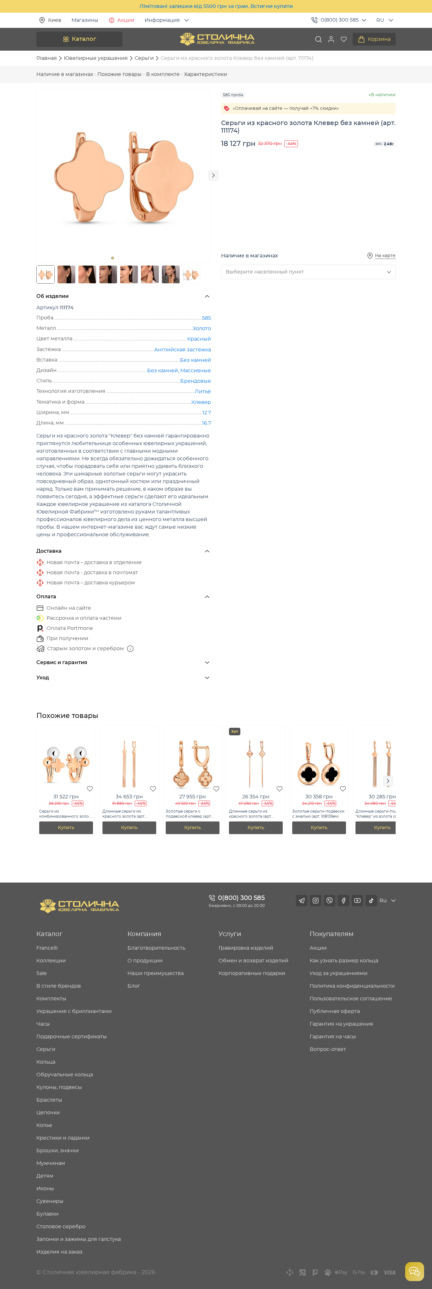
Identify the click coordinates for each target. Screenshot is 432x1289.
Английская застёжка (182, 349)
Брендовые (195, 381)
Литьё (203, 391)
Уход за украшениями (338, 973)
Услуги (230, 934)
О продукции (145, 960)
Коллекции (51, 960)
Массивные (195, 370)
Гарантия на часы (333, 1036)
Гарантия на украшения (341, 1024)
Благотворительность (156, 948)
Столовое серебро (60, 1226)
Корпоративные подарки (252, 973)
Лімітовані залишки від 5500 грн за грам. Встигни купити (216, 6)
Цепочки (48, 1112)
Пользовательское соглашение (351, 998)
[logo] (217, 39)
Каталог (84, 39)
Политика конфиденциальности (352, 986)
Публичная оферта (335, 1011)
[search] (318, 39)
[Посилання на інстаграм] (315, 900)
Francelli (47, 948)
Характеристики (205, 74)
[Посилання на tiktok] (371, 900)
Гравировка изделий (246, 948)
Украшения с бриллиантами (74, 1011)
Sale (41, 973)
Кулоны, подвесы (59, 1087)
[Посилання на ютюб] (357, 900)
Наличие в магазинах (64, 74)
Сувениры (50, 1201)
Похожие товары (119, 74)
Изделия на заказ (59, 1251)
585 (206, 318)
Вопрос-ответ (328, 1049)
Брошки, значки (57, 1150)
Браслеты (49, 1100)
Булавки (47, 1214)
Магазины (84, 20)
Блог (133, 986)
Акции (125, 20)
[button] (331, 39)
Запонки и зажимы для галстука (78, 1239)
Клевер (201, 402)
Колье (44, 1125)
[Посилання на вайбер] (329, 900)
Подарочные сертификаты (71, 1036)
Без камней (195, 360)
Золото (202, 328)
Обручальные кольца (64, 1074)
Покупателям (332, 934)
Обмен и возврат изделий (253, 960)
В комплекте (163, 74)
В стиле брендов (58, 986)
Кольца (45, 1062)
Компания (144, 934)
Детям (44, 1176)
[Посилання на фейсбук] (343, 900)
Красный (199, 339)
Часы (43, 1024)
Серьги (45, 1049)
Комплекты (51, 998)
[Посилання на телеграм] (301, 900)
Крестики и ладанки (62, 1138)
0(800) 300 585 (340, 19)
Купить (66, 828)
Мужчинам (50, 1163)
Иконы (45, 1188)
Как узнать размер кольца (344, 960)
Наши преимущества (155, 973)
